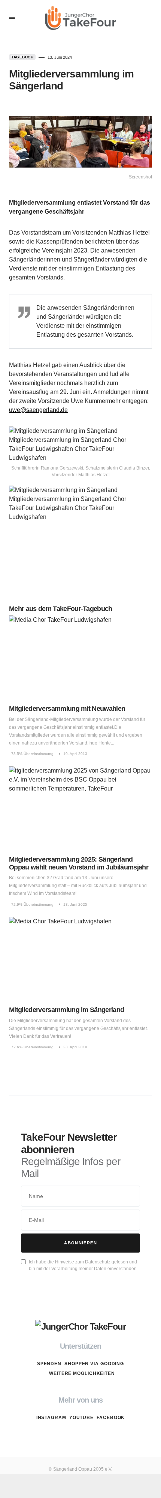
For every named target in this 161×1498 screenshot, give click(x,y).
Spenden (49, 1363)
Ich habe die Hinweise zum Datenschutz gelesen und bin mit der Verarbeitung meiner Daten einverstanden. (83, 1265)
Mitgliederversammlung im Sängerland (66, 1010)
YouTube (81, 1417)
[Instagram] (66, 1435)
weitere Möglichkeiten (82, 1373)
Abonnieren (80, 1243)
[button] (11, 18)
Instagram (51, 1417)
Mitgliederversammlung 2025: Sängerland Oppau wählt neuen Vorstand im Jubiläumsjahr (78, 863)
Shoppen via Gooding (94, 1363)
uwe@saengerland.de (38, 410)
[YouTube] (80, 1435)
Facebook (111, 1417)
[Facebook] (95, 1435)
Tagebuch (22, 57)
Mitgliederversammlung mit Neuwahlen (67, 708)
